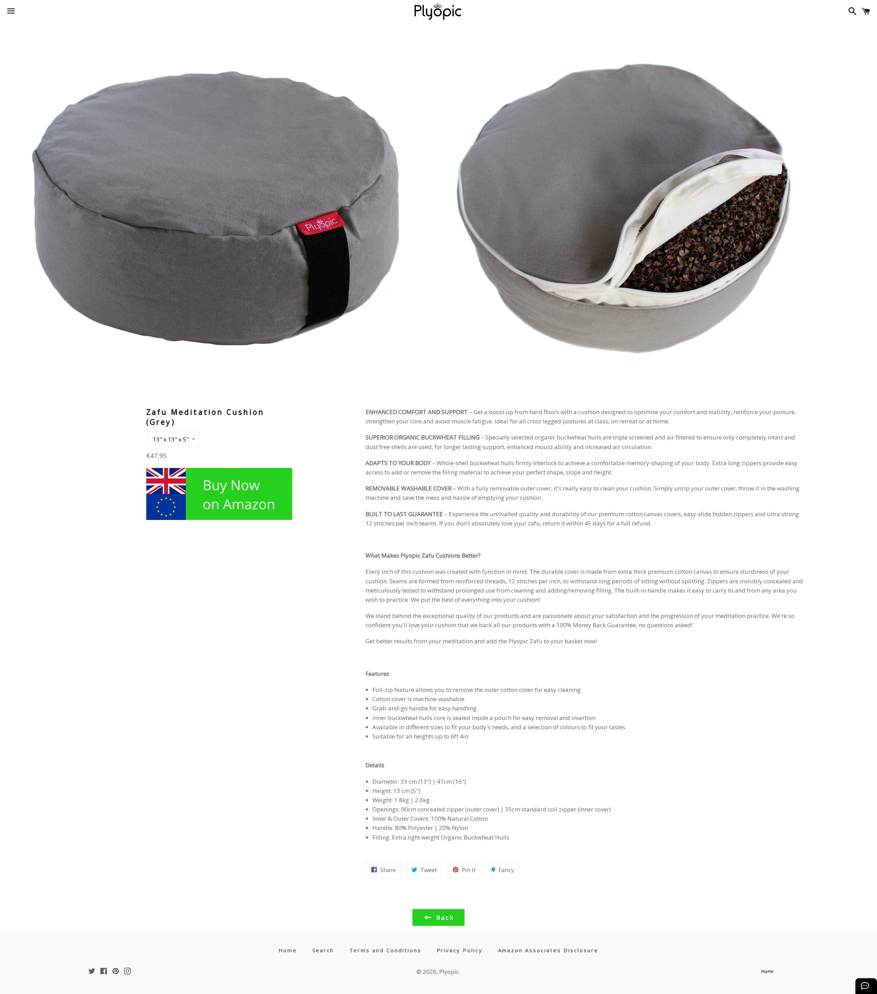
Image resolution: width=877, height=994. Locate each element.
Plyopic (449, 972)
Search (323, 950)
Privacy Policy (460, 950)
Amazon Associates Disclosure (548, 950)
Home (288, 950)
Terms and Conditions (385, 950)
